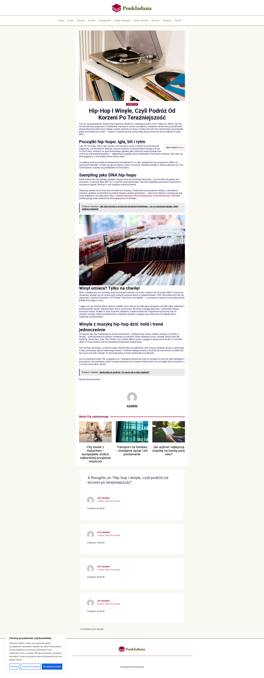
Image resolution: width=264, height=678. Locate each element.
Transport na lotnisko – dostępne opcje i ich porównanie (132, 450)
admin (132, 406)
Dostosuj (15, 666)
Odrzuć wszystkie (31, 666)
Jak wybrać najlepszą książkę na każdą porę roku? (168, 450)
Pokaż (180, 147)
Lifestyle (132, 104)
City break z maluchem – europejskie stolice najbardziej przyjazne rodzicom (95, 454)
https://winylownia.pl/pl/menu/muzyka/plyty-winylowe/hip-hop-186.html (144, 195)
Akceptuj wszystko (52, 666)
